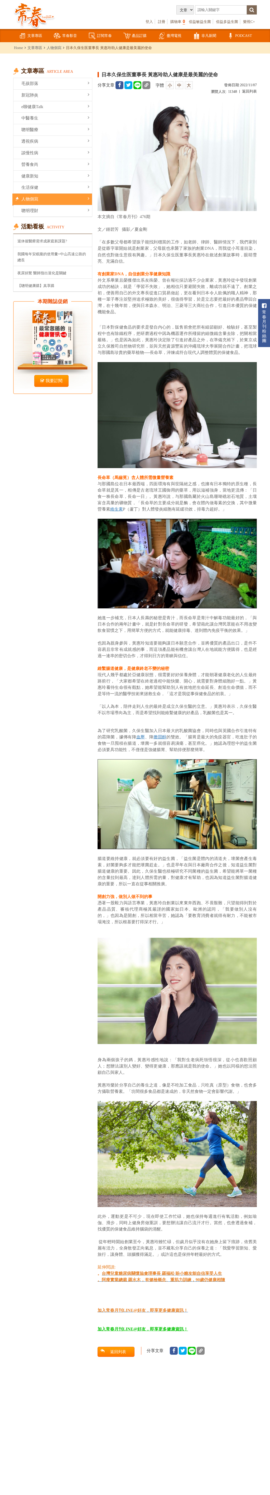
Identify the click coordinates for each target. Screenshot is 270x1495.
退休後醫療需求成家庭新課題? (42, 241)
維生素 (116, 509)
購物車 (177, 21)
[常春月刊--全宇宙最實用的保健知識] (34, 14)
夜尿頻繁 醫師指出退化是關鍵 (41, 273)
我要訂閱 (54, 380)
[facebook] (119, 85)
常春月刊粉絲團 (264, 326)
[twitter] (128, 85)
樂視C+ (249, 22)
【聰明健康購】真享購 (35, 285)
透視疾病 (29, 141)
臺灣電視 (174, 35)
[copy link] (146, 85)
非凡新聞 (208, 35)
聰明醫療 (29, 129)
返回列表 (249, 91)
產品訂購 (139, 35)
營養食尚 (29, 164)
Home (18, 48)
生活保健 (29, 187)
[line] (137, 85)
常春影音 (69, 35)
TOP (259, 1462)
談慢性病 (29, 153)
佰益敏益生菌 (200, 22)
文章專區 (34, 35)
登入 (149, 22)
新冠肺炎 (29, 95)
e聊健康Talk (32, 106)
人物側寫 (54, 48)
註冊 (161, 22)
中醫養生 (29, 118)
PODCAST (243, 35)
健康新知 (29, 176)
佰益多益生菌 (227, 22)
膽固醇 (159, 737)
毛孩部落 (29, 83)
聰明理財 (29, 210)
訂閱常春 (104, 35)
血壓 (140, 737)
